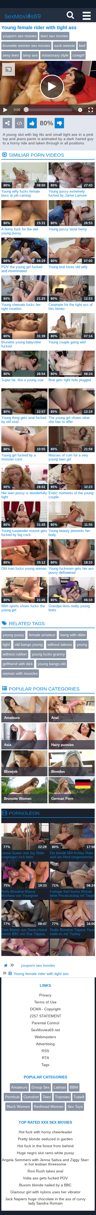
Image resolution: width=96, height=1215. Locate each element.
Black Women (18, 1106)
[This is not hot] (59, 123)
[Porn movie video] (7, 123)
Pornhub (12, 1097)
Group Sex (40, 1087)
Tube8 (79, 1097)
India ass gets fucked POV (45, 1178)
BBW (74, 1087)
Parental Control (45, 1023)
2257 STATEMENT (45, 1016)
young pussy (13, 635)
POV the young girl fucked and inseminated (21, 269)
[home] (6, 965)
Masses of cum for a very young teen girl (68, 457)
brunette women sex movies (26, 45)
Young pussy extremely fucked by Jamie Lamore (68, 193)
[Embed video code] (19, 123)
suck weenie (64, 45)
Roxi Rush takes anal (45, 1171)
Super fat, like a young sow (22, 380)
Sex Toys (75, 1106)
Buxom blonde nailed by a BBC (45, 1185)
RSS (45, 1051)
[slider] (49, 109)
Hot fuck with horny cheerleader (45, 1132)
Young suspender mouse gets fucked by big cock (24, 533)
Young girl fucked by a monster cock (18, 457)
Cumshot (31, 1097)
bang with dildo (73, 635)
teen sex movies (54, 36)
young (82, 644)
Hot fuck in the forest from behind (45, 1146)
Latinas (60, 1087)
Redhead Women (48, 1106)
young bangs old (52, 664)
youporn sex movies (20, 36)
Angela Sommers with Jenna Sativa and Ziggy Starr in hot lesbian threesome (45, 1162)
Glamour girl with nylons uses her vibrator (45, 1192)
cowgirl (78, 55)
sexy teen (11, 55)
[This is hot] (32, 123)
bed (82, 45)
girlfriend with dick (18, 664)
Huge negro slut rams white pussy (45, 1153)
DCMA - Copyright (45, 1009)
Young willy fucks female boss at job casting (20, 193)
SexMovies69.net (45, 1030)
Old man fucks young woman (23, 569)
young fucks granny (48, 654)
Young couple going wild (67, 342)
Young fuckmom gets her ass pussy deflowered (71, 571)
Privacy (45, 995)
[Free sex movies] (23, 20)
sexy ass (30, 55)
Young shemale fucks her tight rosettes (21, 307)
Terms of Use (45, 1002)
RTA (45, 1058)
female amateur (42, 635)
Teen (47, 1097)
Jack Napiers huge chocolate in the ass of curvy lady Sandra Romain (45, 1201)
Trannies (62, 1097)
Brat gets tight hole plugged (70, 380)
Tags (45, 1065)
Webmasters (45, 1037)
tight (6, 644)
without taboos (59, 644)
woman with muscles (20, 673)
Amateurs (19, 1087)
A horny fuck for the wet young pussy (19, 231)
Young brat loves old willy (68, 267)
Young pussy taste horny (68, 229)
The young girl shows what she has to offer (69, 420)
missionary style (55, 55)
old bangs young (29, 644)
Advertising (45, 1044)
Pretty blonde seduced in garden (45, 1139)
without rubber (15, 654)
